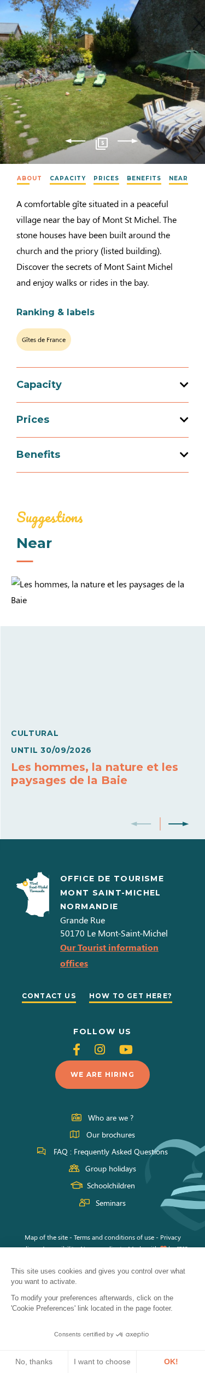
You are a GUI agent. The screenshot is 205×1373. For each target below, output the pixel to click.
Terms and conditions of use (114, 1237)
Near (178, 178)
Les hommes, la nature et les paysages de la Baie (94, 774)
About (29, 178)
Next (128, 141)
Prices (106, 178)
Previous (75, 141)
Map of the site (46, 1237)
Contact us (49, 996)
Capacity (68, 178)
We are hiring (102, 1074)
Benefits (144, 178)
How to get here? (130, 996)
